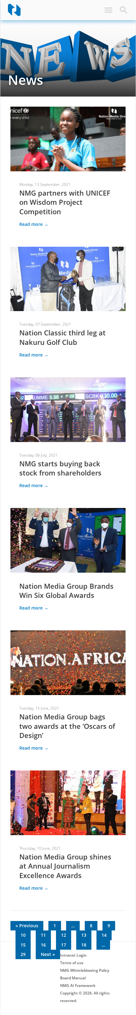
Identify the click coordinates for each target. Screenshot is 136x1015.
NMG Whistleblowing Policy (84, 970)
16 (43, 945)
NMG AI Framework (78, 985)
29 (23, 954)
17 (63, 945)
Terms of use (71, 962)
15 (23, 945)
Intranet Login (73, 955)
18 (83, 945)
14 (104, 935)
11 (43, 935)
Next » (48, 954)
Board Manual (73, 978)
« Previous (26, 926)
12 (63, 935)
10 (23, 935)
